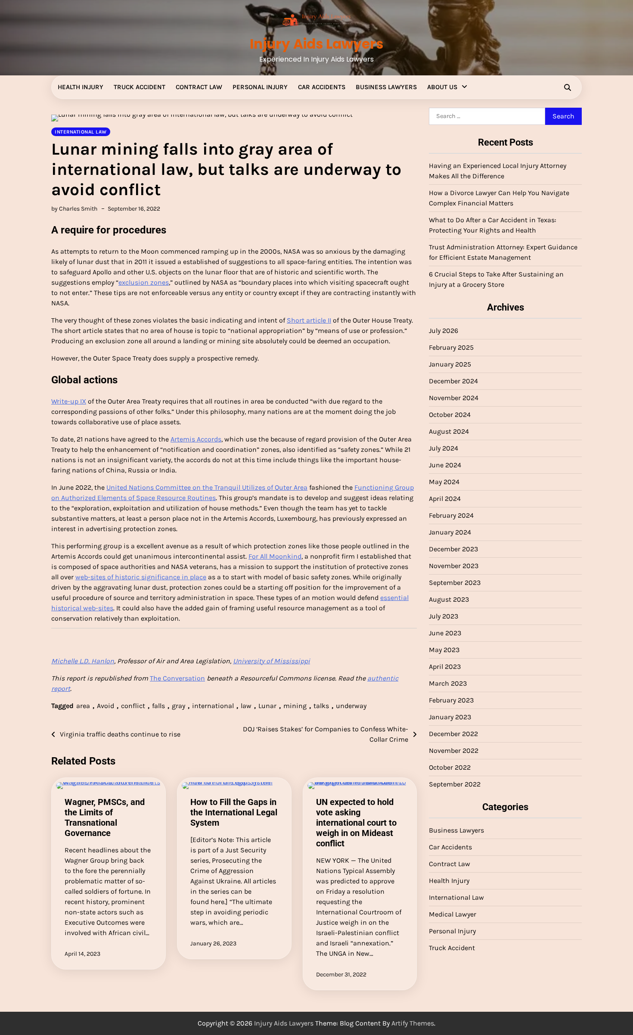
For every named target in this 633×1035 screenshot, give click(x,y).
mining (295, 706)
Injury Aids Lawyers (316, 43)
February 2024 (451, 515)
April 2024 (445, 498)
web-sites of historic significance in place (140, 577)
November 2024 (453, 398)
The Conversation (177, 678)
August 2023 (449, 599)
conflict (133, 706)
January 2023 (450, 717)
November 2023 (453, 566)
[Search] (567, 87)
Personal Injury (260, 87)
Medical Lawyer (452, 914)
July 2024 (443, 448)
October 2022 (450, 767)
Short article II (309, 320)
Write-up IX (68, 401)
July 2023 (443, 616)
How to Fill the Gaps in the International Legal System (233, 812)
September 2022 (455, 784)
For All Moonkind (274, 556)
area (83, 706)
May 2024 (444, 482)
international (213, 706)
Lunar (267, 706)
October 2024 (450, 414)
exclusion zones (143, 282)
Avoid (105, 706)
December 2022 (453, 734)
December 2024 (453, 381)
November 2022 (453, 750)
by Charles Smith (74, 208)
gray (178, 706)
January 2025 (450, 364)
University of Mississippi (271, 661)
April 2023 (445, 666)
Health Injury (80, 87)
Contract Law (199, 87)
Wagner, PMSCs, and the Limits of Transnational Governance (105, 817)
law (246, 706)
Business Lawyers (386, 87)
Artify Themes (412, 1023)
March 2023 (448, 683)
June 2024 (445, 465)
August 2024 (449, 431)
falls (158, 706)
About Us (442, 87)
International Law (456, 897)
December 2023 (453, 549)
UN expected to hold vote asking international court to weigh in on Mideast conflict (356, 823)
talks (321, 706)
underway (351, 706)
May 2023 (444, 650)
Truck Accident (139, 87)
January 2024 (450, 532)
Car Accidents (321, 87)
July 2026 (443, 330)
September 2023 (455, 582)
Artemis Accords (196, 439)
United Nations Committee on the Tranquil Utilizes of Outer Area (206, 487)
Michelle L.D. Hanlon (82, 661)
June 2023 (445, 633)
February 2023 (451, 700)
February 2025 (451, 347)
